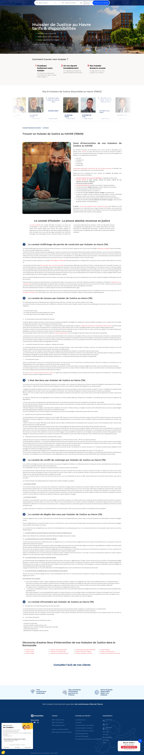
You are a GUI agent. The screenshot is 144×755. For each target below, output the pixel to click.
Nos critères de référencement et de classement (88, 739)
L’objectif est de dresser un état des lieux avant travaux (96, 326)
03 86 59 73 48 (129, 747)
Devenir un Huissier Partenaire (60, 729)
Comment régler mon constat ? (84, 728)
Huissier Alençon (105, 649)
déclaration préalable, (104, 248)
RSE (106, 724)
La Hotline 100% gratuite (81, 736)
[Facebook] (32, 722)
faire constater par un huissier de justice (52, 265)
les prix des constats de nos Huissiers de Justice (94, 206)
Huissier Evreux (29, 649)
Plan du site (106, 732)
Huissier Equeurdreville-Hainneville (85, 649)
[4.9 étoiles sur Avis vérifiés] (87, 49)
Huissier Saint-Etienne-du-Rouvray (110, 653)
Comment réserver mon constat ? (84, 725)
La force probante (34, 225)
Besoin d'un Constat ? (58, 722)
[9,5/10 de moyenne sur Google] (107, 49)
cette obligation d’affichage (57, 260)
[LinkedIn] (38, 722)
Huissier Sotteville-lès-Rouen (83, 653)
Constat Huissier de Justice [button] (31, 128)
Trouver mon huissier (101, 3)
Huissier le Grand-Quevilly (57, 651)
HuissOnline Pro (108, 728)
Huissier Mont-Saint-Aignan (83, 651)
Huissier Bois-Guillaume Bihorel (59, 653)
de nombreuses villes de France (89, 704)
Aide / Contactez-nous (58, 720)
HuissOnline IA (108, 720)
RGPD (104, 743)
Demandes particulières (81, 733)
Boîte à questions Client (58, 725)
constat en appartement (61, 333)
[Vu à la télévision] (97, 49)
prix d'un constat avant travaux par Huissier (40, 372)
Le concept (78, 722)
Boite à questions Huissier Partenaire (62, 732)
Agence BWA (54, 753)
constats (83, 151)
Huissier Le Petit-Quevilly (107, 651)
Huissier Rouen (29, 651)
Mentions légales (107, 737)
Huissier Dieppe (29, 653)
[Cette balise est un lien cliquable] (37, 715)
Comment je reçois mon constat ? (84, 730)
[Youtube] (35, 722)
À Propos (105, 734)
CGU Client (105, 740)
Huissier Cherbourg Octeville (58, 649)
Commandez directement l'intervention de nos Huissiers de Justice (92, 168)
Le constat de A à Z (80, 720)
